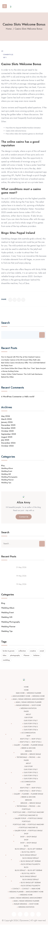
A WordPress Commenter (11, 396)
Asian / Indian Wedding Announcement (28, 699)
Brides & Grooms (28, 748)
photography (15, 655)
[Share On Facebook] (10, 300)
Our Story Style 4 (31, 730)
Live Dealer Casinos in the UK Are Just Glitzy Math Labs (20, 360)
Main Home (20, 693)
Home (26, 687)
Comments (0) (8, 55)
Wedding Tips (6, 482)
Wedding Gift (6, 474)
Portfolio (26, 809)
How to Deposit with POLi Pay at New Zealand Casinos (20, 357)
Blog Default (20, 849)
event (42, 651)
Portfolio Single (35, 818)
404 (39, 757)
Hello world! (29, 396)
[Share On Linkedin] (19, 300)
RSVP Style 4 (36, 742)
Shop (26, 833)
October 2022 (7, 445)
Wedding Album (7, 468)
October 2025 (7, 431)
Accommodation (28, 733)
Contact (16, 889)
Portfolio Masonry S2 (28, 815)
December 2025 (8, 425)
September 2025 (8, 434)
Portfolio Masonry (36, 812)
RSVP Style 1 (24, 739)
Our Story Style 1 (31, 720)
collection (22, 651)
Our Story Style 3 (31, 726)
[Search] (42, 335)
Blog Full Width (28, 852)
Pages (26, 711)
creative (33, 651)
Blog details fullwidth (30, 864)
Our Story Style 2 (31, 723)
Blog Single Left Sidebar (31, 861)
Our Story (28, 717)
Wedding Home (38, 696)
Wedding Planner (7, 480)
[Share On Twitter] (15, 300)
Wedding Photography (9, 477)
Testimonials (22, 757)
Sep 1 (5, 58)
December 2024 (8, 442)
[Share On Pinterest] (23, 300)
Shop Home (36, 705)
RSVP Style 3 (25, 742)
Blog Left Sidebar (35, 849)
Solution (36, 655)
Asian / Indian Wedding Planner (28, 702)
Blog (2, 465)
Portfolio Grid (19, 812)
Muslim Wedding (22, 705)
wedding (6, 660)
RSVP (28, 736)
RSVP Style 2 (36, 739)
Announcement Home (21, 696)
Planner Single (37, 745)
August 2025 (6, 437)
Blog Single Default (28, 855)
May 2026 (5, 416)
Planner (26, 655)
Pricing (32, 757)
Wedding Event (6, 471)
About (28, 714)
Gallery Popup (20, 818)
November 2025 (8, 428)
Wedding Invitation (29, 708)
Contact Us (23, 516)
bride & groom (8, 651)
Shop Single (32, 837)
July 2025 (5, 440)
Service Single (35, 754)
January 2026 (7, 422)
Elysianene (24, 920)
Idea (4, 655)
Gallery (17, 745)
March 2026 (6, 419)
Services (28, 751)
